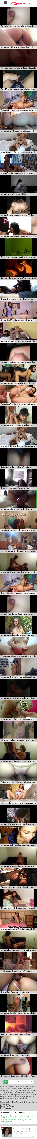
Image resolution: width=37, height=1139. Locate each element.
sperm (7, 1122)
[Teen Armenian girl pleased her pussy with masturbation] (18, 647)
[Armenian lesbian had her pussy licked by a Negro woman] (18, 374)
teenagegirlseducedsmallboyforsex (16, 1120)
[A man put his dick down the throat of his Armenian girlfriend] (18, 437)
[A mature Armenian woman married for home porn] (18, 164)
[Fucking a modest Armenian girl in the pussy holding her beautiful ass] (18, 59)
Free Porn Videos (6, 1108)
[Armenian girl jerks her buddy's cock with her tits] (18, 500)
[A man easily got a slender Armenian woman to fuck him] (18, 920)
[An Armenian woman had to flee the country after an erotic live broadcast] (18, 710)
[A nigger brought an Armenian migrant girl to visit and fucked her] (18, 563)
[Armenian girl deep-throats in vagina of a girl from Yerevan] (18, 227)
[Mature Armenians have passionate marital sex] (18, 1025)
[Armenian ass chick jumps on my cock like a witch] (18, 38)
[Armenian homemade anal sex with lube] (18, 185)
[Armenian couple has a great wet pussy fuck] (18, 1046)
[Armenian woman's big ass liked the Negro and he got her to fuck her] (18, 857)
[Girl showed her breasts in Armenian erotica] (18, 479)
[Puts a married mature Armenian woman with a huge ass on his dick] (18, 101)
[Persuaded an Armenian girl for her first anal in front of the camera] (18, 395)
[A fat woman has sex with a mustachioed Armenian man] (18, 794)
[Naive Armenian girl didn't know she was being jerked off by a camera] (18, 542)
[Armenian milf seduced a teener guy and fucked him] (18, 815)
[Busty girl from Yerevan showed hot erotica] (18, 983)
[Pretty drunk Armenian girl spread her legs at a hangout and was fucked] (18, 773)
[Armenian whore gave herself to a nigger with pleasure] (18, 941)
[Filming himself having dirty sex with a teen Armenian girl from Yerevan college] (18, 248)
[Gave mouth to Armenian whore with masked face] (18, 290)
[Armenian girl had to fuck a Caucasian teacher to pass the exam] (18, 836)
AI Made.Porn (14, 1102)
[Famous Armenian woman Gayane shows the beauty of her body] (18, 878)
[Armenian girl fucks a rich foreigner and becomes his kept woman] (18, 416)
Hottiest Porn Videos (7, 1106)
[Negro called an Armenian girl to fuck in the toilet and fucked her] (18, 521)
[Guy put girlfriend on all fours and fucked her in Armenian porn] (18, 1067)
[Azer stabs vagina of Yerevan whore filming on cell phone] (18, 143)
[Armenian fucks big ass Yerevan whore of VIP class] (18, 206)
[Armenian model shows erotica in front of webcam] (18, 605)
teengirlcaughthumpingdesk (10, 1116)
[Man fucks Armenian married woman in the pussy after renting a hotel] (18, 332)
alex (32, 1116)
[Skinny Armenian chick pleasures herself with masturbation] (18, 899)
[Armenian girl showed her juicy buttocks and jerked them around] (18, 1004)
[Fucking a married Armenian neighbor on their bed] (18, 17)
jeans (11, 1122)
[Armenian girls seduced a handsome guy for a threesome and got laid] (18, 626)
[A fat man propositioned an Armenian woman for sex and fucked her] (18, 731)
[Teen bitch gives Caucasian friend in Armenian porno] (18, 962)
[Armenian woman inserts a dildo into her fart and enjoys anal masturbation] (18, 689)
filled (21, 1116)
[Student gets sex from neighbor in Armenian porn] (18, 458)
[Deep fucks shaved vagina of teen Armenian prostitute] (18, 269)
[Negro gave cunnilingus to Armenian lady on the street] (18, 353)
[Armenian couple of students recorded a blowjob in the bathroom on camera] (18, 668)
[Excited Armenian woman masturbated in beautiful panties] (18, 80)
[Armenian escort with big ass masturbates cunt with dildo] (18, 122)
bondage (26, 1116)
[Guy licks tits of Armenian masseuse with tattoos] (18, 311)
